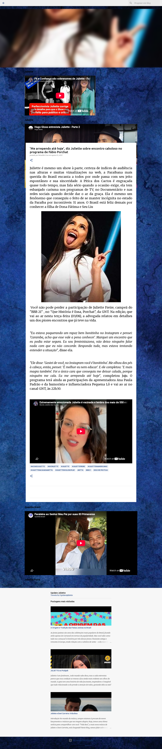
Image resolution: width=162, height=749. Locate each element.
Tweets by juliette (33, 585)
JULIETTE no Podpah (59, 671)
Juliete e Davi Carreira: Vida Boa (64, 713)
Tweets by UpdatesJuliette (62, 595)
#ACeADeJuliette (38, 466)
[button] (31, 160)
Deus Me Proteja (101, 470)
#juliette (65, 466)
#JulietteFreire (78, 466)
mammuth (88, 745)
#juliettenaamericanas (97, 466)
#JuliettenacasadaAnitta (42, 470)
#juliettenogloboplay (65, 470)
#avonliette (53, 466)
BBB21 (88, 470)
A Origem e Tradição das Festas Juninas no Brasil (71, 628)
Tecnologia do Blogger (82, 740)
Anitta (80, 470)
